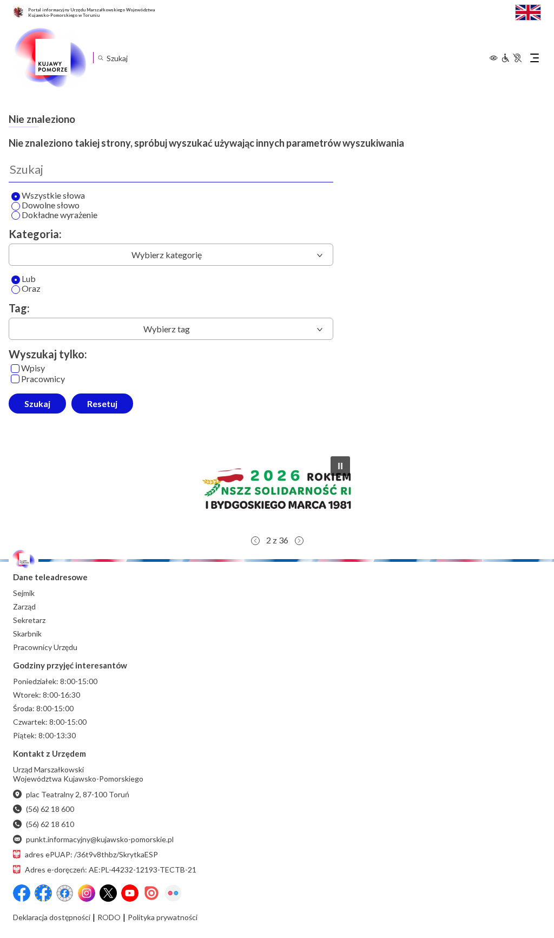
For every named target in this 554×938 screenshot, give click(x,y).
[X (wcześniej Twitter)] (108, 893)
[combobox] (171, 255)
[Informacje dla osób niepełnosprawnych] (511, 58)
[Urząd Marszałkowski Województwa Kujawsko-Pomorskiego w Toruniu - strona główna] (50, 58)
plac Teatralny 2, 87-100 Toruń (77, 794)
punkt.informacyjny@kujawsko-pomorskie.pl (100, 839)
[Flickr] (173, 893)
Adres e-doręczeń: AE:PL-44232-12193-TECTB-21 (110, 869)
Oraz (31, 288)
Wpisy (33, 368)
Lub (29, 279)
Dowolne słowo (51, 205)
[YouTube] (129, 893)
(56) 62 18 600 (50, 809)
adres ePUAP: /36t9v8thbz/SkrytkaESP (91, 854)
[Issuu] (151, 893)
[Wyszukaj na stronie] (100, 57)
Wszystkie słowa (53, 195)
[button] (277, 488)
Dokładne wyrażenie (59, 215)
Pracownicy (43, 379)
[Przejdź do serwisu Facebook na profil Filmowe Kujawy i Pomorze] (65, 893)
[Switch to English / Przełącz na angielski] (528, 11)
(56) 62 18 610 (50, 824)
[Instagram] (86, 893)
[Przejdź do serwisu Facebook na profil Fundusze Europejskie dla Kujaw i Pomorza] (43, 893)
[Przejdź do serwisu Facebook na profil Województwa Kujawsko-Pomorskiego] (21, 893)
